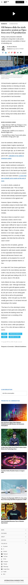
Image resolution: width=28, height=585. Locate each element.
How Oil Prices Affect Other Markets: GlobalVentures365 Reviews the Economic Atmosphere (12, 424)
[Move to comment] (20, 52)
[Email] (17, 52)
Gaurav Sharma (13, 46)
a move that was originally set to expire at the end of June (13, 178)
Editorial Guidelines (20, 346)
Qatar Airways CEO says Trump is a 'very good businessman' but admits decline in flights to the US (14, 126)
